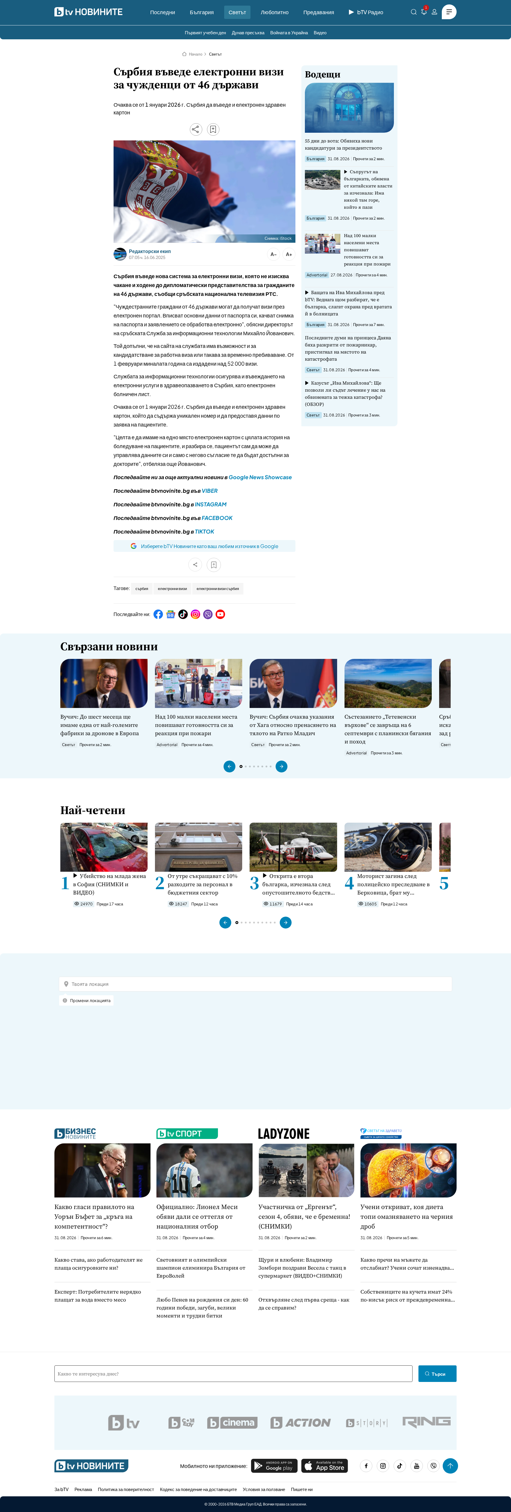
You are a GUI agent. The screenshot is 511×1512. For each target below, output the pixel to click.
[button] (229, 766)
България (202, 12)
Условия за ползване (264, 1489)
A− (274, 254)
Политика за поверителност (126, 1489)
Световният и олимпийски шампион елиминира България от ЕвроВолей (200, 1267)
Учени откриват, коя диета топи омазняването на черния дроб (406, 1216)
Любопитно (275, 12)
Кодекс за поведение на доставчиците (198, 1489)
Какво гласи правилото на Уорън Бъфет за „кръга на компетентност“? (94, 1216)
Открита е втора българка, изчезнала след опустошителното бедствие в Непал (299, 884)
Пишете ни (302, 1489)
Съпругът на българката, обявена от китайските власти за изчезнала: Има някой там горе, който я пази (368, 189)
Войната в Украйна (289, 32)
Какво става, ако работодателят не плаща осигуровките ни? (98, 1263)
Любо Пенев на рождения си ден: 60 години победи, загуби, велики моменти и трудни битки (202, 1307)
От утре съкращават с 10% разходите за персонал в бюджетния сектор (202, 884)
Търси (438, 1374)
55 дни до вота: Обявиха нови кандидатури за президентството (343, 144)
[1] (424, 13)
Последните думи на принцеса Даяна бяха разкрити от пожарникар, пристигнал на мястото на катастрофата (348, 348)
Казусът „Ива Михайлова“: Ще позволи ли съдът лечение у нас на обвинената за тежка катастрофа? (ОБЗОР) (345, 393)
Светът (237, 12)
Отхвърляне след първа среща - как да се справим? (303, 1303)
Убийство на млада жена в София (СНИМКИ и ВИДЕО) (109, 884)
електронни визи (172, 588)
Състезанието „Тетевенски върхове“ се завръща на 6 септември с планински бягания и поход (388, 729)
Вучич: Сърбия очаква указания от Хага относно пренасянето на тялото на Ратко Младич (293, 725)
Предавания (318, 12)
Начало (195, 54)
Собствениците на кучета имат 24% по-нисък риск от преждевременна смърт (406, 1296)
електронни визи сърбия (218, 588)
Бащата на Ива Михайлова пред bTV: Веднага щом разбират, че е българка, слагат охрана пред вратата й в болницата (348, 303)
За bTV (61, 1489)
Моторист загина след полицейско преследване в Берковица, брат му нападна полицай (393, 884)
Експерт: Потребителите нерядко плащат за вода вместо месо (97, 1295)
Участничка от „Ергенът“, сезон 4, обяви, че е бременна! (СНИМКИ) (304, 1216)
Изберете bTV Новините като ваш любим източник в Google (209, 546)
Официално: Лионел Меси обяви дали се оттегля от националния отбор (197, 1216)
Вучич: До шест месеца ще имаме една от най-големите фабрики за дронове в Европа (99, 725)
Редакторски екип (150, 251)
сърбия (141, 588)
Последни (162, 12)
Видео (320, 32)
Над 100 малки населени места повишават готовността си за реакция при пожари (367, 249)
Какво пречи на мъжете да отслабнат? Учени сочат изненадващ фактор (407, 1264)
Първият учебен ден (205, 32)
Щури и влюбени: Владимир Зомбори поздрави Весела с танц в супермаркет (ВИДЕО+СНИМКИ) (302, 1267)
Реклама (83, 1489)
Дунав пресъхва (248, 32)
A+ (289, 254)
